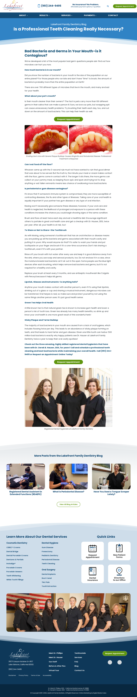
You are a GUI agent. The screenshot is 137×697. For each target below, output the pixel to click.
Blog (76, 666)
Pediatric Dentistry (50, 555)
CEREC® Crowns (13, 547)
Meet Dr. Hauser (56, 657)
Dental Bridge (12, 551)
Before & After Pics (57, 666)
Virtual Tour (54, 670)
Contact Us (79, 670)
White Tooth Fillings (14, 579)
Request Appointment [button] (68, 119)
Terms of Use (35, 675)
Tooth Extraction (49, 586)
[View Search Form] (108, 6)
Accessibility (47, 675)
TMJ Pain (46, 582)
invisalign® (11, 563)
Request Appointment (125, 6)
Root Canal (47, 578)
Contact (113, 15)
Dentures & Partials (14, 559)
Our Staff (53, 661)
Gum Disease (47, 547)
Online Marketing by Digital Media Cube (92, 693)
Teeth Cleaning (48, 563)
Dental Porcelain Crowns (17, 555)
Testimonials (80, 653)
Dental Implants (49, 574)
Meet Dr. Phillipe (56, 653)
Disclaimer (12, 675)
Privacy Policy (23, 675)
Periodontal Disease (50, 559)
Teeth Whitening (13, 575)
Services (78, 657)
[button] (110, 662)
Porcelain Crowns (14, 567)
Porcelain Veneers (14, 571)
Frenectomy (47, 551)
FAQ (76, 661)
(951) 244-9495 (15, 669)
